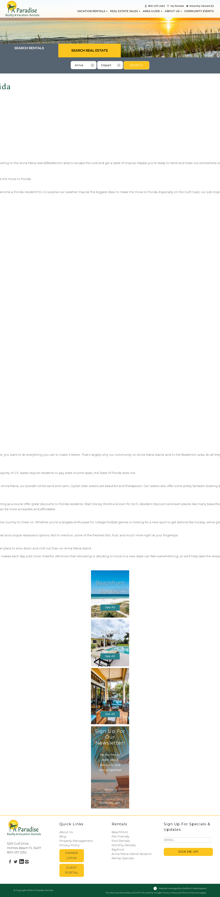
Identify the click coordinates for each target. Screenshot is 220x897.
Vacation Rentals (91, 11)
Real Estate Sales (124, 11)
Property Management (76, 841)
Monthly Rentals (124, 845)
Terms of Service (191, 892)
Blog (62, 836)
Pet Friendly (120, 836)
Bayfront (118, 849)
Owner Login (71, 855)
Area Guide (151, 11)
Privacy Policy (69, 845)
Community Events (199, 11)
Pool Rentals (121, 841)
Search (136, 65)
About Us (172, 11)
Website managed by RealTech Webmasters (182, 888)
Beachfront (120, 832)
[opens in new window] (10, 861)
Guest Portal (71, 870)
